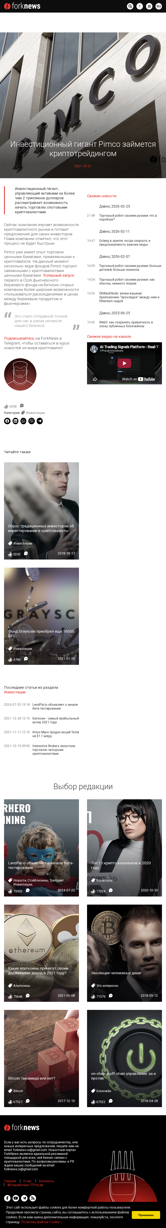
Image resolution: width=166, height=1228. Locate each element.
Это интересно (107, 986)
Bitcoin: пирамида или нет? (31, 1078)
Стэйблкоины (38, 880)
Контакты (46, 1181)
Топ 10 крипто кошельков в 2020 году (121, 865)
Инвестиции (35, 413)
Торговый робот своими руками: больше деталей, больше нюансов (130, 268)
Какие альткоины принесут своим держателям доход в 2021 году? (38, 970)
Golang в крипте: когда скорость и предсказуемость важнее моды (124, 242)
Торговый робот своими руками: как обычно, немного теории (127, 281)
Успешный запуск (58, 275)
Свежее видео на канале (109, 336)
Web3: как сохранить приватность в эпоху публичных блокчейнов (126, 324)
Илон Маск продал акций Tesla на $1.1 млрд (55, 734)
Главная (10, 1181)
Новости (19, 880)
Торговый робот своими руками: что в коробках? (128, 217)
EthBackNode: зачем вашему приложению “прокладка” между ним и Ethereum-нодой (129, 297)
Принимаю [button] (146, 1215)
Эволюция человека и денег (116, 973)
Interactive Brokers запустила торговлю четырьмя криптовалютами (53, 750)
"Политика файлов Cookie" (40, 1222)
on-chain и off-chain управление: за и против (123, 1076)
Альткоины (21, 986)
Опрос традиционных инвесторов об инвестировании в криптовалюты (41, 528)
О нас (27, 1181)
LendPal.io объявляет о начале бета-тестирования (55, 706)
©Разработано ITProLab (25, 1185)
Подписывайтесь (19, 338)
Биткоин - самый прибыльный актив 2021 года (55, 720)
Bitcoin (18, 1091)
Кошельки (104, 880)
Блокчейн (103, 1091)
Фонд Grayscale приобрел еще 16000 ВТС (41, 633)
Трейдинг (57, 880)
